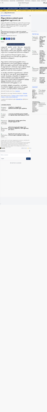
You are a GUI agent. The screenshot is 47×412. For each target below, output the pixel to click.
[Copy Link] (14, 39)
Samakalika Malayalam (20, 0)
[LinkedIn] (9, 39)
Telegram (3, 97)
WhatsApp (25, 93)
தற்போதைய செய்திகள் (13, 8)
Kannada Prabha (12, 0)
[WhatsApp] (2, 39)
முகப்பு (4, 8)
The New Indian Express (4, 0)
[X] (4, 39)
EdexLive (38, 0)
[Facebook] (7, 39)
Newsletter (17, 91)
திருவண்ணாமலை (6, 15)
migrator (2, 41)
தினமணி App (19, 99)
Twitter (17, 95)
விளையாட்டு (33, 8)
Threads (7, 97)
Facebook (13, 95)
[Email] (12, 39)
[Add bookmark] (30, 15)
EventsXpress (43, 0)
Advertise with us (33, 31)
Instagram (21, 95)
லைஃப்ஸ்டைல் (41, 8)
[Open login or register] (46, 3)
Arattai (10, 97)
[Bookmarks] (44, 3)
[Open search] (3, 3)
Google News (15, 97)
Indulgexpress (33, 0)
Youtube (25, 95)
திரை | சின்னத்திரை (23, 8)
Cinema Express (27, 0)
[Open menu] (1, 3)
